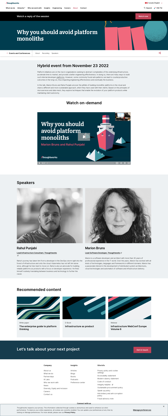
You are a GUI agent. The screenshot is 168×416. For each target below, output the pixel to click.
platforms (60, 77)
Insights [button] (47, 8)
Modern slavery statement (108, 379)
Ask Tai (159, 8)
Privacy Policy (70, 412)
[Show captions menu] (117, 163)
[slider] (80, 163)
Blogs (73, 374)
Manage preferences (142, 410)
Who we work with (51, 382)
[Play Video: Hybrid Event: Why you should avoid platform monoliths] (84, 137)
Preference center (78, 382)
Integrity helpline (103, 385)
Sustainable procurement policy (110, 388)
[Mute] (121, 163)
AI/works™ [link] (21, 8)
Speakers (55, 53)
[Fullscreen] (129, 163)
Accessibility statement (106, 376)
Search (149, 8)
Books (73, 377)
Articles (74, 371)
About (37, 53)
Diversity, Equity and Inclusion (55, 388)
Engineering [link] (57, 8)
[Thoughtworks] (12, 2)
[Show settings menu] (125, 163)
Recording (45, 53)
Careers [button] (67, 8)
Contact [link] (83, 8)
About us (47, 371)
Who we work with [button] (35, 8)
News (46, 385)
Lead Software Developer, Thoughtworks (102, 253)
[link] (143, 16)
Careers (47, 391)
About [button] (75, 8)
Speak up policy (103, 391)
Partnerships (49, 377)
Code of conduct (104, 382)
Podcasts (74, 379)
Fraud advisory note (105, 399)
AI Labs (47, 379)
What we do (48, 374)
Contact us (48, 394)
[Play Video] (39, 163)
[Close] (164, 406)
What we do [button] (10, 8)
